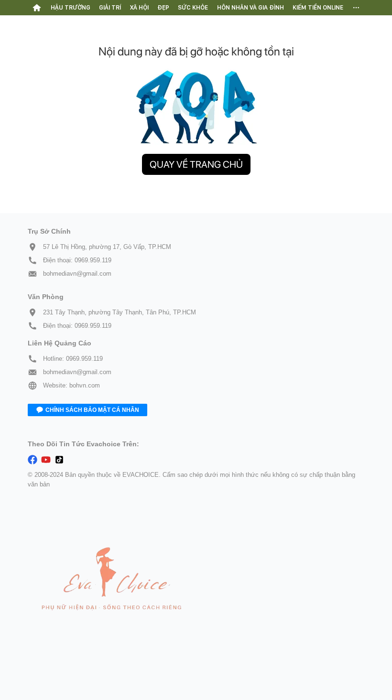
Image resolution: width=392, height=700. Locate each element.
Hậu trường (70, 7)
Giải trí (110, 7)
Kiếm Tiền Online (318, 7)
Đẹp (163, 7)
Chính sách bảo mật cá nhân (92, 410)
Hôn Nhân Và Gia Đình (250, 7)
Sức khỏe (193, 7)
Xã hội (139, 7)
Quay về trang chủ (196, 164)
